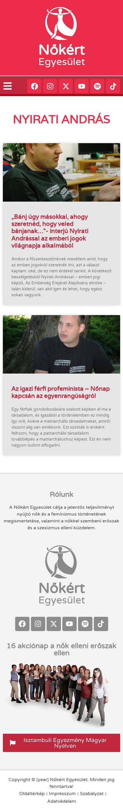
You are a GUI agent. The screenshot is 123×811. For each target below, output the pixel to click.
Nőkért (61, 49)
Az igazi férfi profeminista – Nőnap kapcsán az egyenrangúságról (60, 392)
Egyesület (61, 62)
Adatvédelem (61, 801)
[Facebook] (34, 86)
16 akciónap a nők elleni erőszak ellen (61, 649)
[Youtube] (81, 86)
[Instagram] (50, 86)
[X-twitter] (66, 86)
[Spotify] (97, 86)
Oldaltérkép (32, 793)
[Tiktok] (113, 86)
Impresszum (62, 793)
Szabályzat (92, 793)
